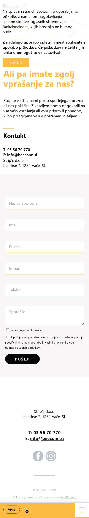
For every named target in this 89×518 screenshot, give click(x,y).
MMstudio (70, 497)
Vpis (11, 509)
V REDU (16, 62)
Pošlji (22, 359)
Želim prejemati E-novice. (26, 330)
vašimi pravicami (55, 342)
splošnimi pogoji (72, 337)
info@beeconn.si (47, 438)
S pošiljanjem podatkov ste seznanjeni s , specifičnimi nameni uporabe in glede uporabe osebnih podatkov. (44, 342)
